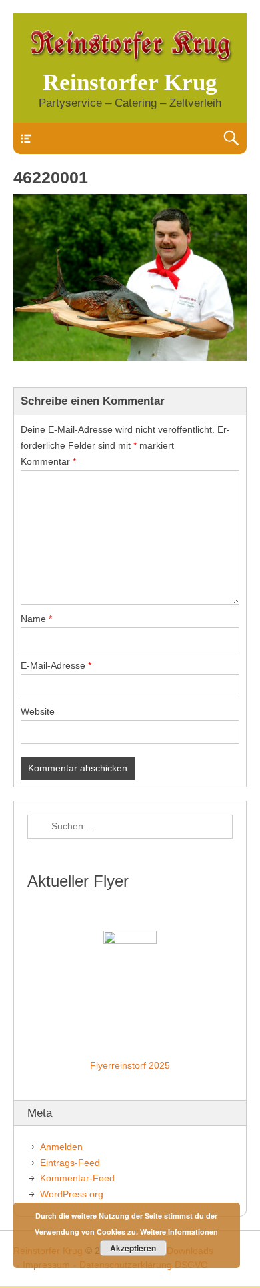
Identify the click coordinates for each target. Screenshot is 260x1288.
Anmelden (61, 1146)
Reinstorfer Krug (130, 82)
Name (36, 618)
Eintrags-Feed (70, 1162)
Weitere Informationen (179, 1232)
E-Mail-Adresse (56, 665)
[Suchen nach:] (130, 827)
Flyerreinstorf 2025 (130, 1065)
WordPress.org (71, 1194)
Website (38, 711)
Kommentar (48, 461)
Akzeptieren (133, 1248)
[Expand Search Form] (231, 138)
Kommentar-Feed (77, 1178)
